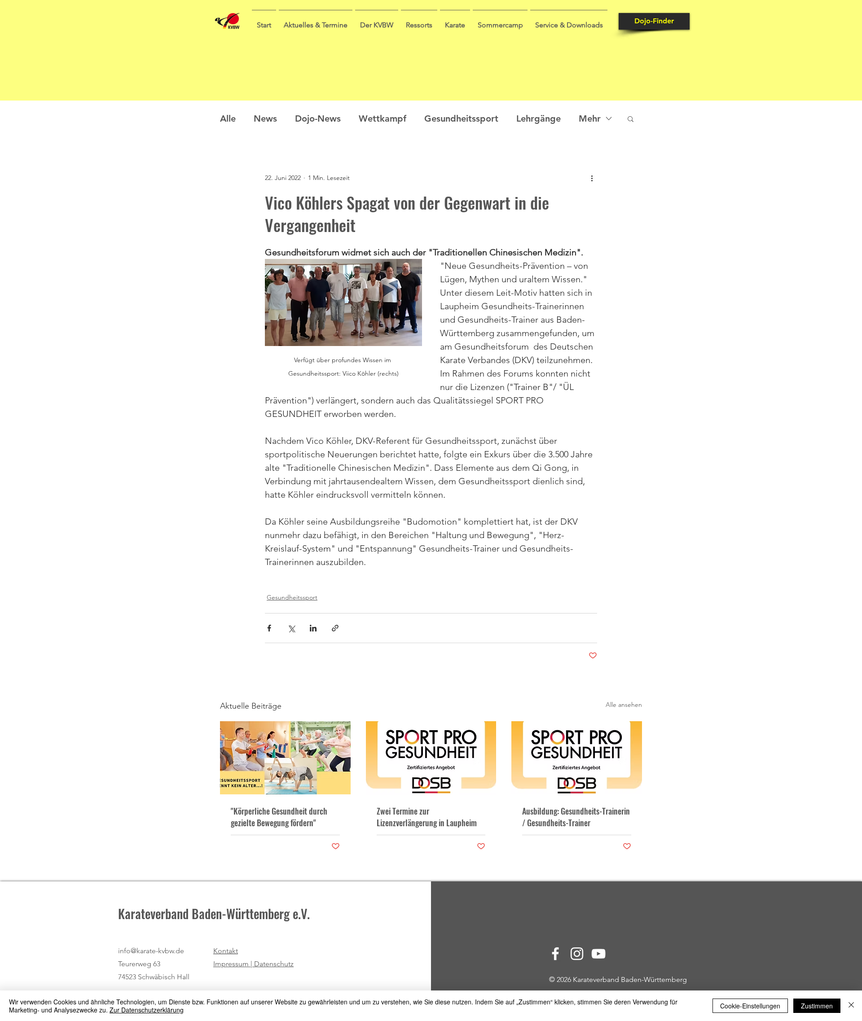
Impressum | (233, 964)
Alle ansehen (624, 705)
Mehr (590, 118)
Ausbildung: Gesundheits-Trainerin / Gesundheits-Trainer (576, 816)
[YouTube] (598, 953)
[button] (315, 21)
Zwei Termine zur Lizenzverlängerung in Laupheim (427, 816)
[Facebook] (555, 953)
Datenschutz (274, 964)
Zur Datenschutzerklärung (147, 1009)
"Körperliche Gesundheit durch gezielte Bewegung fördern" (279, 816)
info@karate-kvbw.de (151, 951)
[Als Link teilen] (335, 628)
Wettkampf (382, 118)
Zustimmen (817, 1005)
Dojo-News (318, 118)
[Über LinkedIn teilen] (313, 628)
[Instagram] (576, 953)
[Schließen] (851, 1006)
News (265, 118)
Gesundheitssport (461, 118)
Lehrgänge (538, 118)
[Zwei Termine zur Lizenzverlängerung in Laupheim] (431, 758)
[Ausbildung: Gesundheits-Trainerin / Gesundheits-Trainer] (576, 757)
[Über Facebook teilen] (269, 628)
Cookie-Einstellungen (750, 1005)
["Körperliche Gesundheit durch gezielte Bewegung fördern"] (285, 757)
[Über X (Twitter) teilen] (291, 628)
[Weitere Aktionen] (591, 177)
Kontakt (225, 951)
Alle (228, 118)
